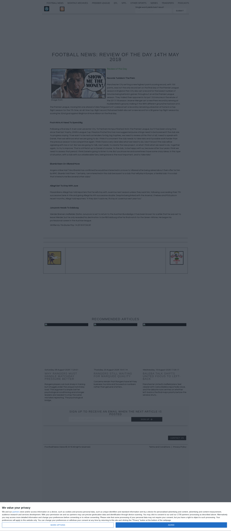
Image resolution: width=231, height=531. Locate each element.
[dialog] (115, 516)
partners (16, 512)
